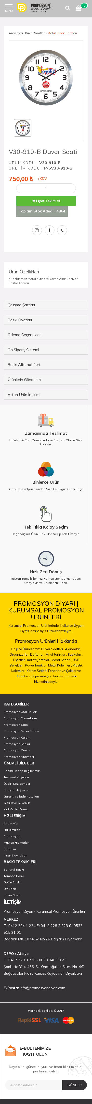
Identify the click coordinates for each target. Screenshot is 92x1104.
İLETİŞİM (13, 902)
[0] (78, 9)
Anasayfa (16, 33)
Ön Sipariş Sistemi (23, 349)
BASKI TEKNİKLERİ (20, 861)
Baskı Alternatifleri (24, 364)
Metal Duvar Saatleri (62, 33)
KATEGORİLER (16, 704)
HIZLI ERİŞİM (14, 815)
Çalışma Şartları (21, 304)
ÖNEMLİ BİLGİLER (19, 763)
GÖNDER (74, 1085)
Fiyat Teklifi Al (47, 201)
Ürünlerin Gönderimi (24, 379)
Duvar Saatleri (35, 33)
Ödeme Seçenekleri (24, 334)
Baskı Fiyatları (20, 319)
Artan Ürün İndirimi (24, 394)
